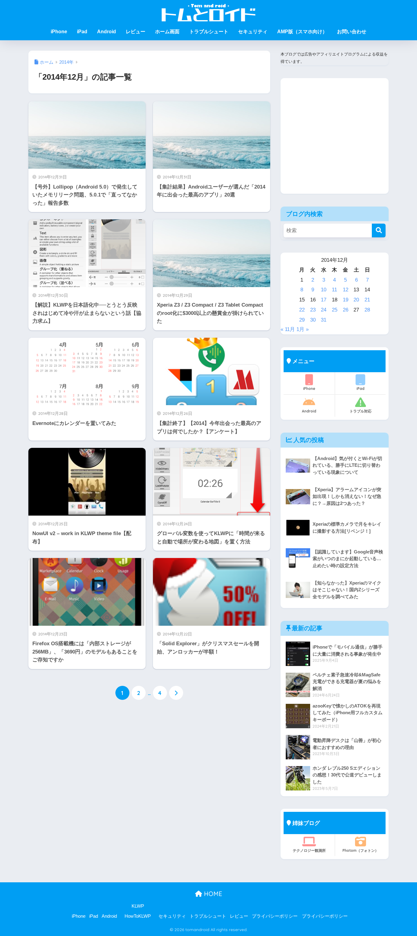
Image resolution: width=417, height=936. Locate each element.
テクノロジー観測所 (309, 850)
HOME (212, 894)
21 (367, 300)
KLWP (138, 906)
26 (345, 310)
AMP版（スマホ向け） (302, 31)
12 (345, 290)
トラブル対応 (361, 411)
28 (367, 310)
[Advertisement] (335, 141)
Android (106, 31)
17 (323, 300)
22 (302, 310)
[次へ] (176, 693)
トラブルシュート (208, 31)
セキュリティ (252, 31)
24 (323, 310)
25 (334, 310)
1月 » (302, 329)
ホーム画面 (167, 31)
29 (302, 320)
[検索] (379, 230)
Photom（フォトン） (361, 850)
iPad (82, 31)
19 (345, 300)
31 (323, 320)
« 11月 (288, 329)
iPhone (59, 31)
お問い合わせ (351, 31)
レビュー (135, 31)
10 (323, 290)
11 (334, 290)
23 (313, 310)
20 (356, 300)
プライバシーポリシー (275, 916)
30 (313, 320)
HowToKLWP (138, 916)
